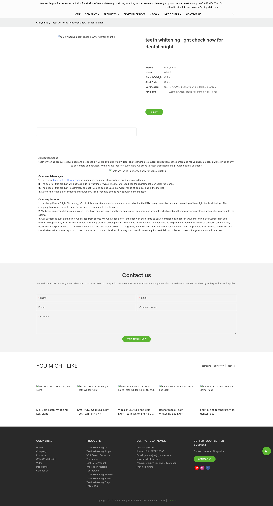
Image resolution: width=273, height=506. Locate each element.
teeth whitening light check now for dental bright (78, 22)
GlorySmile (42, 22)
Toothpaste (206, 366)
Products (231, 366)
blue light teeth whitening (66, 180)
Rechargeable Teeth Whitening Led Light (171, 411)
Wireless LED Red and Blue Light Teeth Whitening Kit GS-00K (136, 412)
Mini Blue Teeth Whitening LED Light (52, 411)
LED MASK (219, 366)
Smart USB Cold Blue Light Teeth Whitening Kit (93, 411)
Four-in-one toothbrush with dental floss (217, 411)
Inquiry (154, 111)
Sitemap (172, 500)
